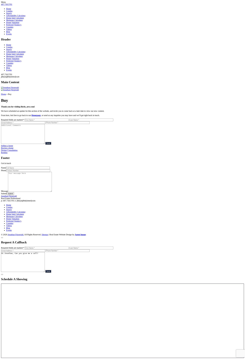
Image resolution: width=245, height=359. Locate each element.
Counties (9, 27)
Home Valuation (12, 22)
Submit (4, 193)
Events (9, 34)
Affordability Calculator (15, 16)
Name (3, 168)
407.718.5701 (6, 4)
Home (8, 9)
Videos (9, 29)
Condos (9, 11)
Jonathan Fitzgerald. (16, 235)
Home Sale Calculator (15, 18)
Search (9, 13)
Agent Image (80, 235)
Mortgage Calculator (14, 20)
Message (4, 191)
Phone (3, 170)
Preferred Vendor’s (13, 25)
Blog (8, 32)
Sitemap (45, 235)
